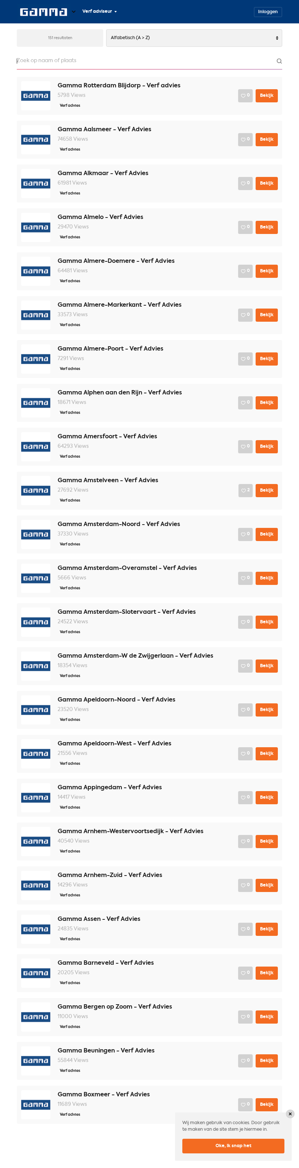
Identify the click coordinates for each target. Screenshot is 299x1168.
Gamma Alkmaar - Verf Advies (103, 174)
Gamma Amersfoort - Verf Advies (107, 437)
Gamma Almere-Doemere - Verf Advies (116, 261)
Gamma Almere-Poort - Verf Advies (110, 349)
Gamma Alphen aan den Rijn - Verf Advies (120, 393)
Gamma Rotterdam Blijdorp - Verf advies (119, 86)
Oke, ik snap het (233, 1146)
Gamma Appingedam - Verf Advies (110, 788)
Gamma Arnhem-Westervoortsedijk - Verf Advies (130, 832)
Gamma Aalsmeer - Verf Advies (104, 130)
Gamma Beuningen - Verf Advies (106, 1051)
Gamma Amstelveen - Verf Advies (108, 481)
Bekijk (266, 96)
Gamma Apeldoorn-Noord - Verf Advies (116, 700)
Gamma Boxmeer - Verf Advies (104, 1095)
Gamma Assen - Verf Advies (99, 919)
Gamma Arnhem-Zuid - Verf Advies (110, 875)
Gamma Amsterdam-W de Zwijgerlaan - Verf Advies (135, 656)
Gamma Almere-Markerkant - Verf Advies (120, 305)
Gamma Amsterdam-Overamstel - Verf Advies (127, 568)
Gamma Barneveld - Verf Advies (106, 963)
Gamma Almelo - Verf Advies (100, 217)
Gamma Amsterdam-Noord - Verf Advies (119, 525)
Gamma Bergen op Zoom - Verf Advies (115, 1007)
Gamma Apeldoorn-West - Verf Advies (114, 744)
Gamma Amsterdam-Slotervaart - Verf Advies (127, 612)
